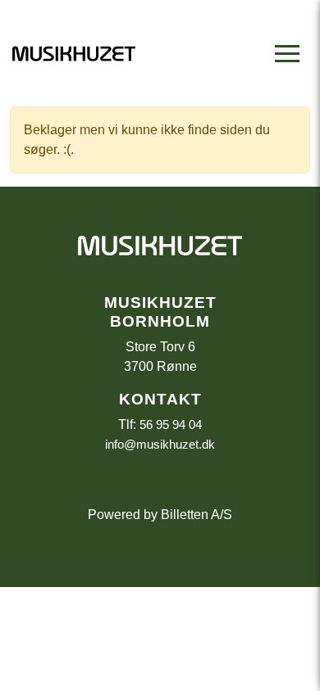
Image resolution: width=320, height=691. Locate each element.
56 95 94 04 (170, 424)
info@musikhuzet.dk (160, 444)
